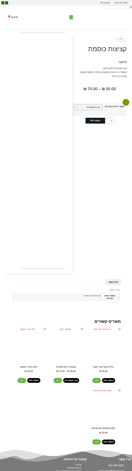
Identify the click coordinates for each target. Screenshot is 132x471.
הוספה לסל (95, 120)
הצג (96, 380)
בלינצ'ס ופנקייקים (74, 468)
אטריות (78, 465)
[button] (71, 17)
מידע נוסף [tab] (113, 282)
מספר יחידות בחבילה (114, 107)
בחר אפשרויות (71, 380)
